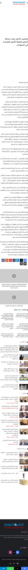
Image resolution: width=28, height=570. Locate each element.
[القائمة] (1, 3)
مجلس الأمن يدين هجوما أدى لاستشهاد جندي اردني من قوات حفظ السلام (7, 335)
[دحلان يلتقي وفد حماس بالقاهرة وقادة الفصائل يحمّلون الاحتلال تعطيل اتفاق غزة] (23, 378)
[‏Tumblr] (14, 260)
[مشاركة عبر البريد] (25, 263)
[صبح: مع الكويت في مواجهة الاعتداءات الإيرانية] (23, 364)
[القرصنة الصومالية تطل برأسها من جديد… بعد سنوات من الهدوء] (23, 357)
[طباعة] (21, 263)
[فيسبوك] (25, 260)
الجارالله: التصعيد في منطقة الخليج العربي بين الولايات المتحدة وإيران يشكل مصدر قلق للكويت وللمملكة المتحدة (7, 316)
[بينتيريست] (10, 260)
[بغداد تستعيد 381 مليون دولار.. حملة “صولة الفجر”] (23, 371)
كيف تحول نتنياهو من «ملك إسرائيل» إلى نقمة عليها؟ (10, 415)
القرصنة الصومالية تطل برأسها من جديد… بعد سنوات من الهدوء (9, 357)
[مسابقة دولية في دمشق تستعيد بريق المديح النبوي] (23, 461)
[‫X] (21, 260)
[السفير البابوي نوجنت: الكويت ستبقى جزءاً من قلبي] (23, 455)
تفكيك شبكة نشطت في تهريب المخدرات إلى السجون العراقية (9, 387)
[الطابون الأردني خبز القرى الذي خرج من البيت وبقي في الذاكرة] (23, 482)
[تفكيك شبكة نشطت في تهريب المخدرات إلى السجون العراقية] (23, 387)
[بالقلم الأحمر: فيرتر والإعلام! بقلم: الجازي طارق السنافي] (23, 408)
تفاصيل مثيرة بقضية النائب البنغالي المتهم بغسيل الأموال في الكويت (21, 335)
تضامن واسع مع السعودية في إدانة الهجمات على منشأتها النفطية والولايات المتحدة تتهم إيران (21, 326)
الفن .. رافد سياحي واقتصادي (9, 473)
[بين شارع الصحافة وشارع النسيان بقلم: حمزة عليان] (23, 442)
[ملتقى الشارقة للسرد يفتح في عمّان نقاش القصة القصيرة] (23, 468)
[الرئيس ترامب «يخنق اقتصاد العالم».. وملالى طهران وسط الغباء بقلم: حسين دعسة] (23, 399)
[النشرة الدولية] (19, 3)
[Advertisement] (14, 21)
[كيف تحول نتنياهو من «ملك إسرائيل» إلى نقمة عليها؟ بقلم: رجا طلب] (23, 415)
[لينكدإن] (17, 260)
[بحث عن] (27, 3)
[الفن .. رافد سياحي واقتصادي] (23, 475)
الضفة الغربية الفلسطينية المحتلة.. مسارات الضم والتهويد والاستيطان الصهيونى (10, 433)
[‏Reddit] (6, 260)
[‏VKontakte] (3, 260)
